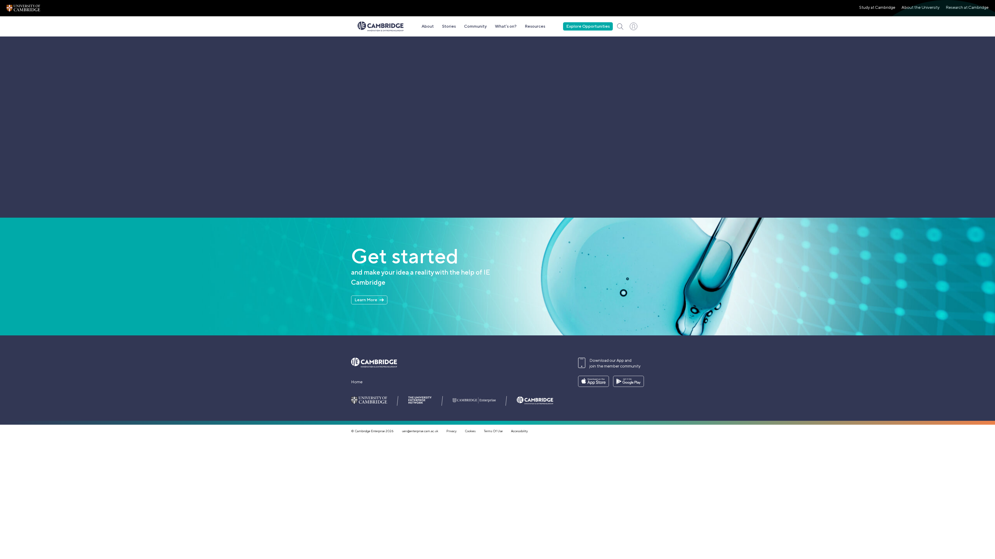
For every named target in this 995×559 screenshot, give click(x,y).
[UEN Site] (23, 8)
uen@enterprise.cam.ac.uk (420, 431)
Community (475, 26)
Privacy (451, 431)
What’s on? (505, 26)
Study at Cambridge (877, 7)
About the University (920, 7)
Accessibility (519, 431)
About (428, 26)
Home (357, 381)
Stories (449, 26)
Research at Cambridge (967, 7)
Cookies (470, 431)
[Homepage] (380, 26)
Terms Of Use (493, 431)
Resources (535, 26)
